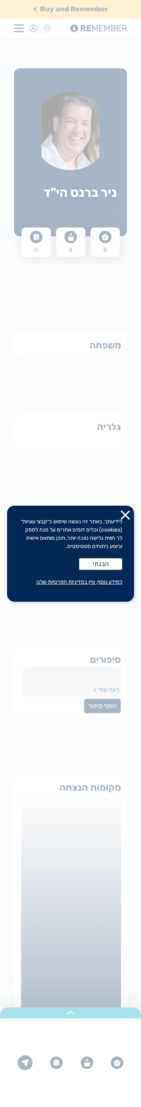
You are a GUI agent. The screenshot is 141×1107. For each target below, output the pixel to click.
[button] (125, 517)
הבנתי (101, 564)
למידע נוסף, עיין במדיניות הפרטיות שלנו (79, 582)
